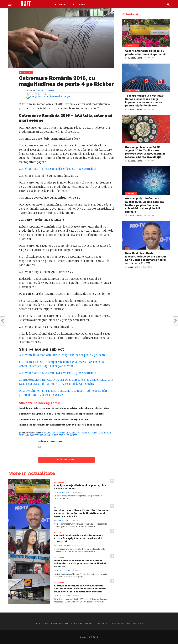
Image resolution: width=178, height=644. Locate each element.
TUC (47, 624)
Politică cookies (73, 624)
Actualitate (61, 4)
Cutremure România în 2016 (45, 435)
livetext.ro (102, 624)
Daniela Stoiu (62, 520)
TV (72, 4)
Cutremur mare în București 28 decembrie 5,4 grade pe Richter (57, 168)
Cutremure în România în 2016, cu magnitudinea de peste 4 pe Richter (63, 355)
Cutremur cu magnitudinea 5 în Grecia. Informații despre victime (54, 419)
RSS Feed (89, 624)
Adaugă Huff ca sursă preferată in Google (50, 96)
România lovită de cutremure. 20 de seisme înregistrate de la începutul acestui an (64, 408)
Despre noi (57, 624)
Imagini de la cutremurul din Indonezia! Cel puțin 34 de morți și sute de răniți (60, 425)
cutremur (47, 433)
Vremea (81, 4)
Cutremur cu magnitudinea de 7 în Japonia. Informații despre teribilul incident (61, 414)
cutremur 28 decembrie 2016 (67, 433)
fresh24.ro (138, 624)
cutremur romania (90, 433)
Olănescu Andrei (63, 492)
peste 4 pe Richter (68, 435)
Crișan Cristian (63, 545)
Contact (38, 624)
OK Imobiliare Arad (120, 624)
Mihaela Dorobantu (45, 91)
